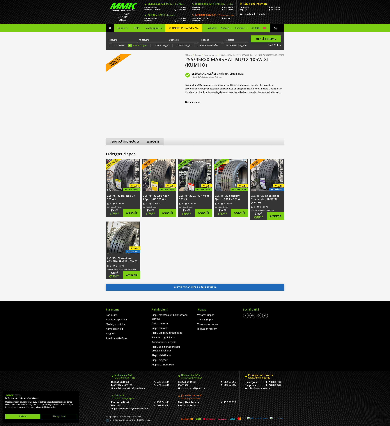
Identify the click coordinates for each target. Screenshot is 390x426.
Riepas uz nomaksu (163, 364)
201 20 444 (181, 20)
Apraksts (153, 141)
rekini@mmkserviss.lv (253, 14)
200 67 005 (228, 9)
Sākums (110, 28)
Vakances (212, 27)
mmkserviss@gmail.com (193, 387)
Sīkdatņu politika (115, 324)
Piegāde (110, 333)
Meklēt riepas (265, 39)
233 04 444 (181, 18)
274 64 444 (181, 9)
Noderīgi (225, 27)
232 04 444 (181, 7)
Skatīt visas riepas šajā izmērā (195, 287)
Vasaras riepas (210, 55)
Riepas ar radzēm (207, 328)
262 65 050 (228, 7)
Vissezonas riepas (207, 324)
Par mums (240, 27)
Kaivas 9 (162, 14)
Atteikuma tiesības (116, 338)
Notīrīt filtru (275, 45)
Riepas (121, 28)
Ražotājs (229, 39)
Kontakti (255, 27)
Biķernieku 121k (214, 3)
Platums (113, 39)
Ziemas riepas (205, 319)
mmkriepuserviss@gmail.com (129, 387)
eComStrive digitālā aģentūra (138, 420)
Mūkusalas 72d (166, 3)
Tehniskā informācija (124, 141)
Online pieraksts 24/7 (185, 28)
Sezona (205, 39)
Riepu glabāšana (161, 355)
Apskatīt (131, 212)
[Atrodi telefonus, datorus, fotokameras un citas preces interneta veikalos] (276, 419)
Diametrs (174, 39)
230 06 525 (228, 18)
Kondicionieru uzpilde (164, 342)
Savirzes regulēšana (163, 337)
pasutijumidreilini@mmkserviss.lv (131, 408)
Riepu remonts (160, 328)
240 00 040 (275, 9)
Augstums (144, 39)
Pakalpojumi (152, 28)
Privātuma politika (116, 319)
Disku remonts (160, 323)
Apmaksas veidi (114, 328)
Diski (136, 28)
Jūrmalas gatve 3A (214, 14)
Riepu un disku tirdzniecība (167, 332)
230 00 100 (275, 7)
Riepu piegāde (160, 360)
